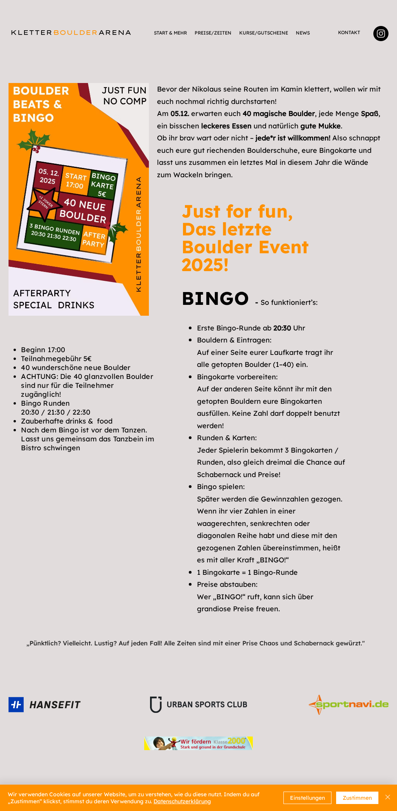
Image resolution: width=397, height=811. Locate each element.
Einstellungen (307, 797)
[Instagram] (380, 33)
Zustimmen (357, 797)
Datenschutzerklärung (182, 801)
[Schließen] (387, 798)
